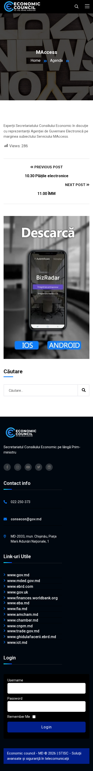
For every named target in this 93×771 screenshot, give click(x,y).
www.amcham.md (22, 615)
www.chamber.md (22, 620)
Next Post (75, 185)
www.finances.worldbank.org (32, 598)
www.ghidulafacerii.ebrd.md (31, 637)
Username (15, 680)
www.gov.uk (17, 592)
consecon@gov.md (26, 519)
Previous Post (48, 167)
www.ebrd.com (20, 587)
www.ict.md (17, 643)
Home (36, 60)
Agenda (56, 60)
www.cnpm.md (20, 626)
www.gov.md (18, 575)
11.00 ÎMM (46, 193)
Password (14, 698)
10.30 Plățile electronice (46, 176)
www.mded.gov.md (23, 581)
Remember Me (18, 717)
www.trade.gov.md (23, 631)
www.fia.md (17, 609)
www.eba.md (18, 603)
